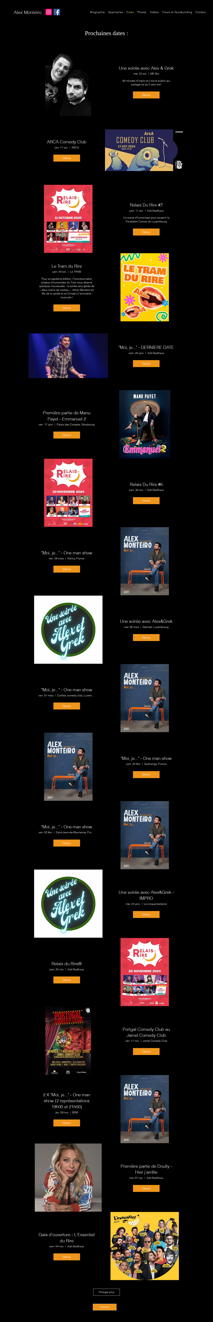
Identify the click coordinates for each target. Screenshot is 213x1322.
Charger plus (106, 1292)
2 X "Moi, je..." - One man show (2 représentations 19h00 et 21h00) (66, 1101)
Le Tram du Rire (67, 266)
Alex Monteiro (27, 12)
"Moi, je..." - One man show (66, 553)
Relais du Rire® (67, 963)
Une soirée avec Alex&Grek (146, 621)
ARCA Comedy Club (66, 142)
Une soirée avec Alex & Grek (146, 68)
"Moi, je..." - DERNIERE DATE (146, 347)
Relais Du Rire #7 (146, 205)
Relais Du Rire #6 (146, 484)
